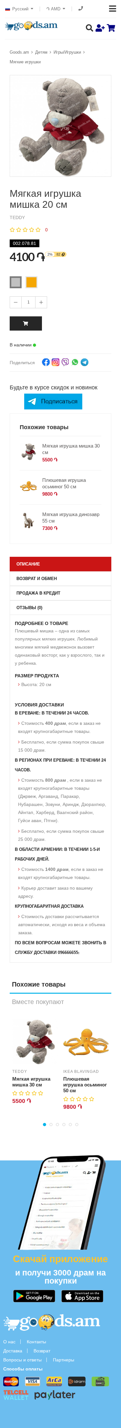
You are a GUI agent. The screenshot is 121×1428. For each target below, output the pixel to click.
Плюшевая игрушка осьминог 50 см (64, 483)
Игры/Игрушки (67, 52)
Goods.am (19, 52)
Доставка (12, 1351)
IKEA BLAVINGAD (81, 1071)
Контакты (36, 1341)
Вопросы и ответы (22, 1360)
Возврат (42, 1351)
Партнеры (63, 1360)
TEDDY (19, 1071)
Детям (41, 52)
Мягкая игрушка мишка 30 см (71, 449)
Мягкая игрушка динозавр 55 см (70, 518)
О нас (9, 1341)
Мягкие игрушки (25, 61)
